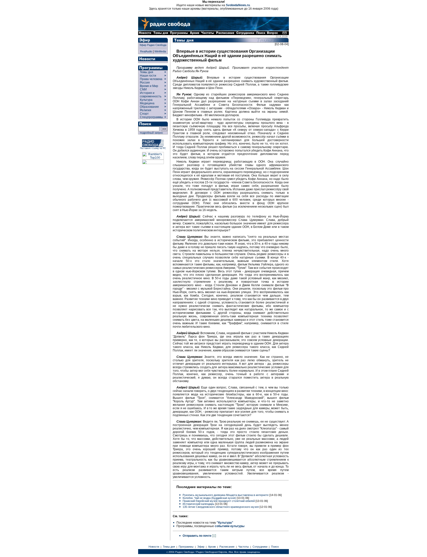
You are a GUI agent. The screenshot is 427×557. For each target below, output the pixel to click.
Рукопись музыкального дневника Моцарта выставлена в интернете (226, 494)
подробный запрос (150, 132)
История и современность (150, 94)
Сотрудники (260, 546)
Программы (186, 546)
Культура (146, 100)
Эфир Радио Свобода (152, 44)
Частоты (243, 546)
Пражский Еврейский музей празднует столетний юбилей (219, 500)
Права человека (151, 79)
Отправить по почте (197, 535)
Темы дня (146, 72)
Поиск (274, 546)
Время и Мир (149, 86)
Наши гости (148, 75)
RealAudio (146, 51)
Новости (154, 546)
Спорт (143, 113)
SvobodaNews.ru (238, 5)
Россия (144, 82)
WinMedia (160, 51)
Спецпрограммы (151, 117)
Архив (211, 546)
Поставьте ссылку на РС (153, 148)
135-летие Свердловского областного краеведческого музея (221, 506)
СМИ (143, 89)
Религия (145, 110)
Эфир (200, 546)
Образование (149, 106)
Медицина (147, 103)
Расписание (227, 546)
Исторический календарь (198, 503)
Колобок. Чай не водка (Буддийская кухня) (209, 497)
